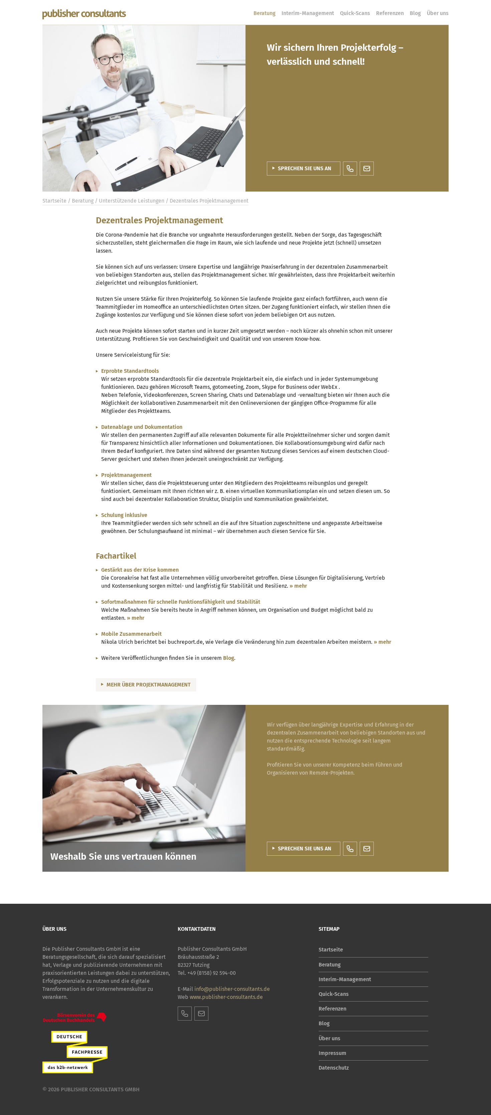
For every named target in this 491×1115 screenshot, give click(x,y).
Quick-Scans (355, 13)
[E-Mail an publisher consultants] (367, 169)
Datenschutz (334, 1068)
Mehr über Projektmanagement (149, 684)
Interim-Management (308, 13)
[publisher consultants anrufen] (350, 169)
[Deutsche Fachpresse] (75, 1052)
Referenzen (390, 13)
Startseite (54, 201)
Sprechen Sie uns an (304, 168)
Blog (415, 13)
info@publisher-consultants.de (232, 989)
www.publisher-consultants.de (226, 997)
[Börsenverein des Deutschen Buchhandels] (75, 1017)
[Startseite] (84, 14)
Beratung (265, 13)
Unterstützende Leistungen (131, 201)
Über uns (438, 13)
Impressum (332, 1053)
